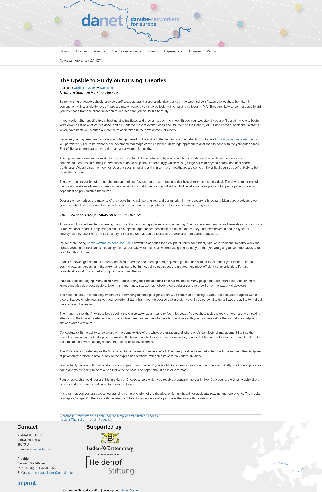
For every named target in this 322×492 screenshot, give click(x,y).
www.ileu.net (43, 449)
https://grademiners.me (231, 139)
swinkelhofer (108, 87)
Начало (65, 51)
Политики (194, 51)
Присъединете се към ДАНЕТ (80, 60)
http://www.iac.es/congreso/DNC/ (110, 243)
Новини (81, 51)
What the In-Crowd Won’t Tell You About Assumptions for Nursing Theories (109, 416)
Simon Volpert (130, 490)
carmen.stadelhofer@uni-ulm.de (50, 472)
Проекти (152, 51)
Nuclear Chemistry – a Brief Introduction (86, 419)
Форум (211, 51)
